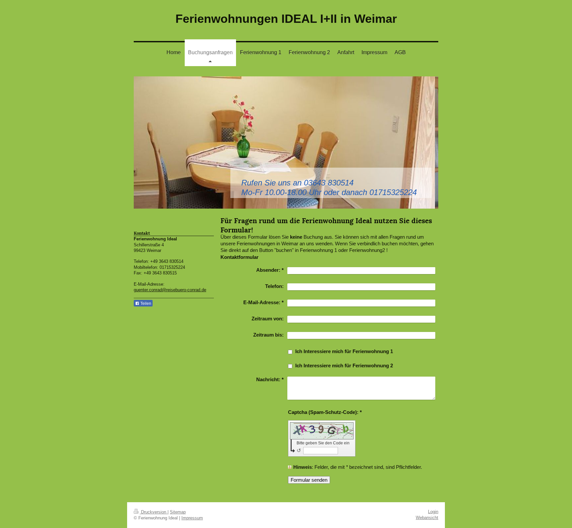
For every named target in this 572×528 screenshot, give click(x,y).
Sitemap (178, 511)
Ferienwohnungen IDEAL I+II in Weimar (286, 18)
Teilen (145, 303)
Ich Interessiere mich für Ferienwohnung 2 (344, 365)
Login (433, 511)
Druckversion (153, 511)
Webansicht (427, 517)
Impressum (192, 517)
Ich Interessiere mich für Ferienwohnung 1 (344, 351)
